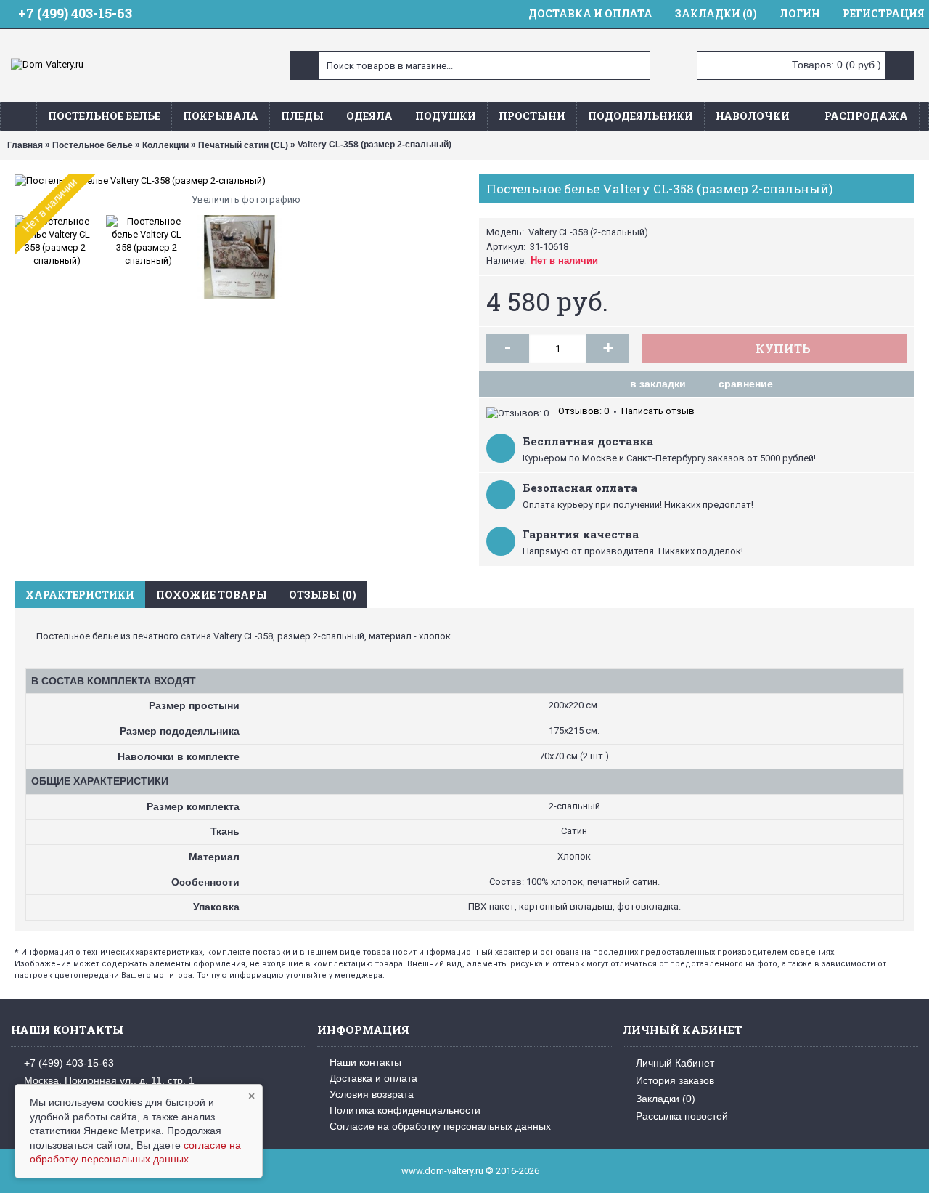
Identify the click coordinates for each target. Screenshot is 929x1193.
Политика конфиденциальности (405, 1110)
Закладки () (665, 1098)
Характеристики (79, 595)
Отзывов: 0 (583, 410)
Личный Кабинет (675, 1063)
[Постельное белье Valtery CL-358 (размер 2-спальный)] (239, 180)
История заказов (675, 1080)
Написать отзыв (658, 410)
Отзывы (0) (322, 595)
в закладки (658, 383)
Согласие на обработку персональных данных (440, 1126)
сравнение (746, 383)
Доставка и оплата (373, 1078)
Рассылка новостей (682, 1116)
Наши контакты (365, 1062)
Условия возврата (372, 1094)
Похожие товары (211, 595)
